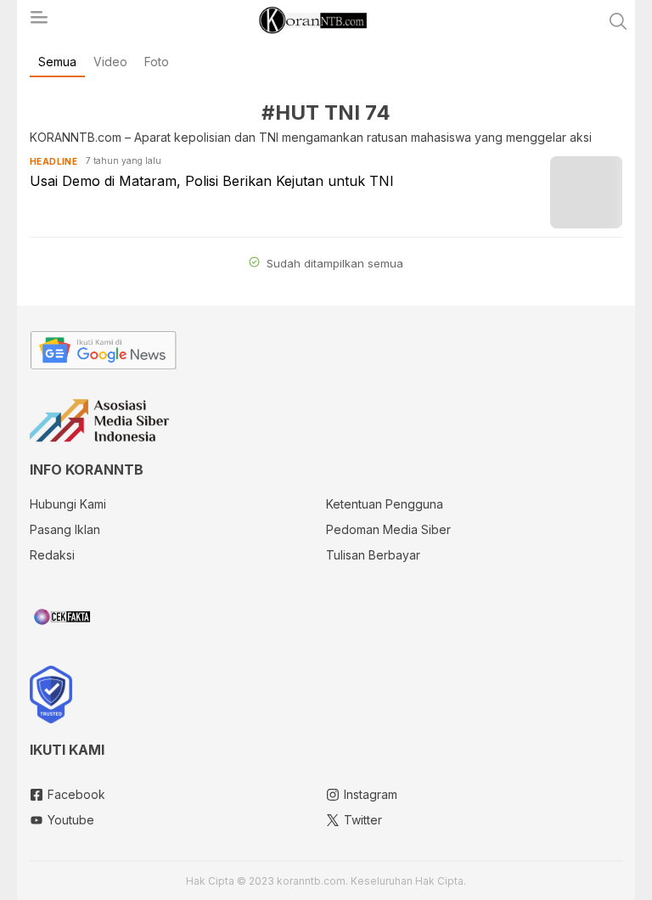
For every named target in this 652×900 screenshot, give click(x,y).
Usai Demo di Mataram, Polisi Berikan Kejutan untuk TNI (212, 180)
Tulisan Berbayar (373, 555)
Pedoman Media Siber (388, 529)
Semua (57, 61)
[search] (618, 21)
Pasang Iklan (65, 529)
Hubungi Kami (68, 504)
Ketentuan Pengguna (384, 504)
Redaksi (52, 555)
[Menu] (38, 22)
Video (110, 61)
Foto (156, 61)
